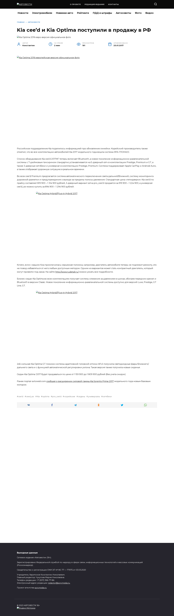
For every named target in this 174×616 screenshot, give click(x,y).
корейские (69, 396)
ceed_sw (30, 396)
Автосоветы (123, 13)
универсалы (94, 396)
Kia (38, 396)
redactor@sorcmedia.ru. (59, 583)
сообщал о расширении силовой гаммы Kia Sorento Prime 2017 (80, 381)
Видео (149, 13)
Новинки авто (64, 13)
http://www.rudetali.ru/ (67, 272)
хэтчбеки (107, 396)
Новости (23, 13)
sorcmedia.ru (41, 588)
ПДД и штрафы (102, 13)
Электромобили (42, 13)
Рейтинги (83, 13)
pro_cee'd (56, 396)
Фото (138, 13)
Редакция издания (94, 4)
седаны (81, 396)
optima (45, 396)
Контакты (113, 4)
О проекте (75, 4)
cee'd (20, 396)
